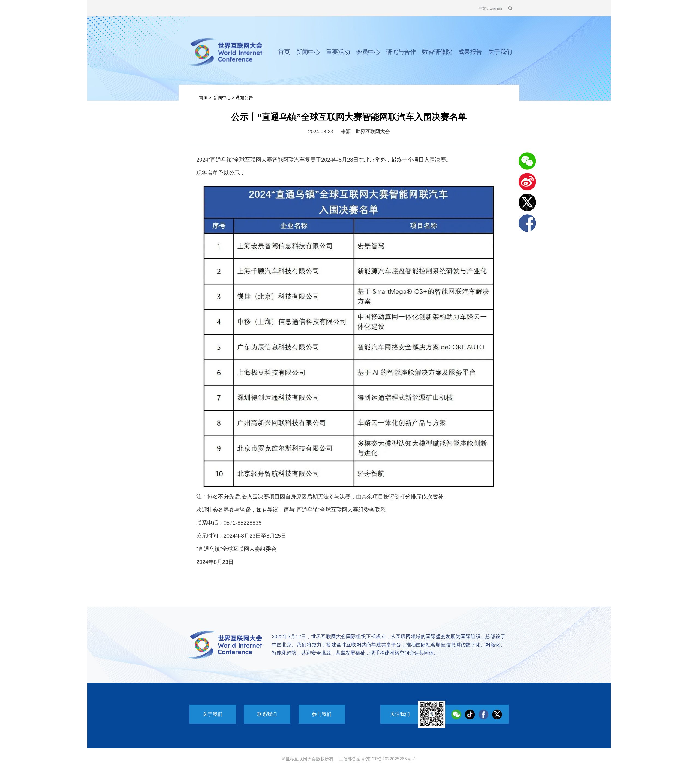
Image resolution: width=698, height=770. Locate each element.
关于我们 (500, 51)
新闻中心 (308, 51)
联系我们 (267, 714)
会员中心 (368, 51)
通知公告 (244, 97)
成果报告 (470, 51)
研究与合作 (401, 51)
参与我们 (322, 714)
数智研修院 (437, 51)
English (495, 8)
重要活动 (338, 51)
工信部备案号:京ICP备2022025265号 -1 (377, 759)
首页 (284, 51)
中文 (482, 8)
